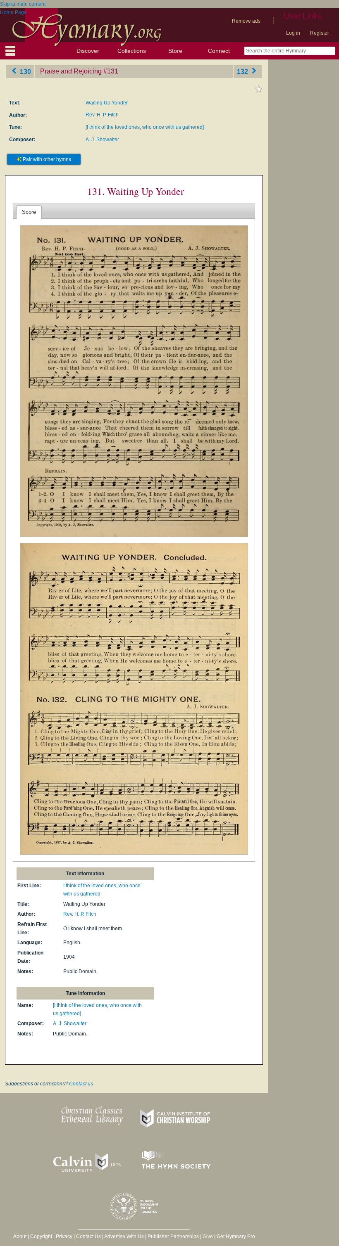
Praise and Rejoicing (71, 71)
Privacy (64, 1236)
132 (243, 71)
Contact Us (88, 1236)
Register (319, 33)
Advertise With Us (124, 1236)
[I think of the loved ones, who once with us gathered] (145, 127)
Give (208, 1236)
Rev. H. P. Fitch (102, 115)
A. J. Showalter (102, 139)
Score (29, 212)
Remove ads (246, 21)
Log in (293, 33)
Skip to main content (22, 4)
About (19, 1236)
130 (24, 71)
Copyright (41, 1236)
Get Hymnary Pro (236, 1236)
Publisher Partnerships (173, 1236)
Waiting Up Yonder (107, 103)
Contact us (81, 1084)
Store (175, 50)
